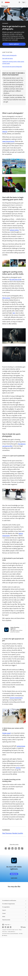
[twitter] (8, 927)
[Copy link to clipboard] (22, 848)
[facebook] (3, 927)
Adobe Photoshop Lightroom (14, 628)
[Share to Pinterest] (16, 848)
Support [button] (4, 910)
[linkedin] (10, 927)
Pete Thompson (7, 833)
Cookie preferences (11, 931)
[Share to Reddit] (19, 848)
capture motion (14, 230)
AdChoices (5, 935)
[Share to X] (9, 848)
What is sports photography (9, 55)
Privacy (20, 929)
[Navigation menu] (2, 2)
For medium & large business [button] (8, 903)
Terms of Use (4, 931)
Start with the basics (7, 58)
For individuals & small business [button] (9, 900)
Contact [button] (4, 913)
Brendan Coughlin (17, 833)
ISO (14, 313)
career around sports (8, 141)
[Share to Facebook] (6, 848)
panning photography (16, 698)
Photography (4, 6)
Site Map (20, 933)
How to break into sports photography (12, 66)
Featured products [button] (6, 919)
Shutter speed (6, 733)
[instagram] (5, 927)
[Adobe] (7, 2)
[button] (19, 2)
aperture (18, 767)
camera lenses (21, 746)
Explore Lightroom (14, 44)
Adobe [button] (3, 916)
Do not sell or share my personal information (10, 933)
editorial (4, 131)
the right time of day (15, 279)
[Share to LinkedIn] (12, 848)
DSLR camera (6, 298)
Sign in (23, 2)
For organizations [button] (6, 907)
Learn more (14, 878)
